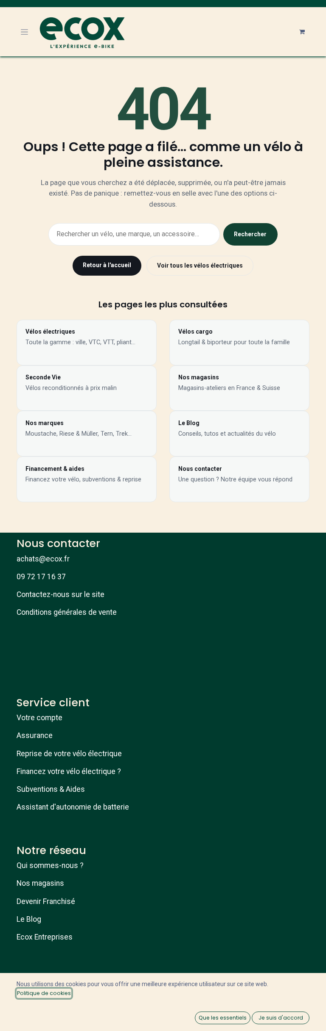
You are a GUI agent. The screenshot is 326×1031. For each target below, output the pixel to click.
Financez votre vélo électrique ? (69, 771)
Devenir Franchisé (46, 901)
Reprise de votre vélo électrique (69, 753)
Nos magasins (40, 883)
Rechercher (250, 234)
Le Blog (29, 919)
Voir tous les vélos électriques (200, 265)
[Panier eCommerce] (301, 31)
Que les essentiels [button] (223, 1017)
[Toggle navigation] (24, 32)
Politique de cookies (44, 993)
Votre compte (39, 717)
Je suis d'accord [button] (281, 1017)
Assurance (35, 735)
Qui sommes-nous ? (50, 865)
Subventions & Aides (51, 789)
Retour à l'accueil (107, 265)
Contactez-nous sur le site (60, 594)
